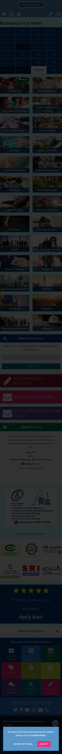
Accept (43, 744)
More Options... (23, 744)
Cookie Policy (38, 735)
